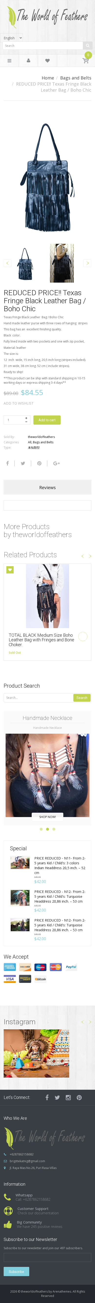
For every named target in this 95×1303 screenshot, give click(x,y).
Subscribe (16, 1272)
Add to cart (47, 420)
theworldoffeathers (41, 437)
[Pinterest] (79, 1097)
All (29, 442)
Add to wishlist (19, 403)
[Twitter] (22, 463)
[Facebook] (7, 463)
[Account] (28, 61)
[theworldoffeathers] (47, 15)
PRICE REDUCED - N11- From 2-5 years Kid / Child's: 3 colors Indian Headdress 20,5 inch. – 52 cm (60, 865)
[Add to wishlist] (10, 569)
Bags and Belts (75, 78)
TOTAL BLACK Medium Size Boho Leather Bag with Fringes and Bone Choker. (41, 640)
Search (81, 698)
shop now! (47, 817)
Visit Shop (47, 1053)
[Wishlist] (47, 61)
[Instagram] (68, 1097)
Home (48, 78)
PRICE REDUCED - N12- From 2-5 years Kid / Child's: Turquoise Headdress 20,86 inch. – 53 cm (60, 896)
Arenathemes (62, 1291)
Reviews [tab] (47, 487)
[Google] (56, 463)
